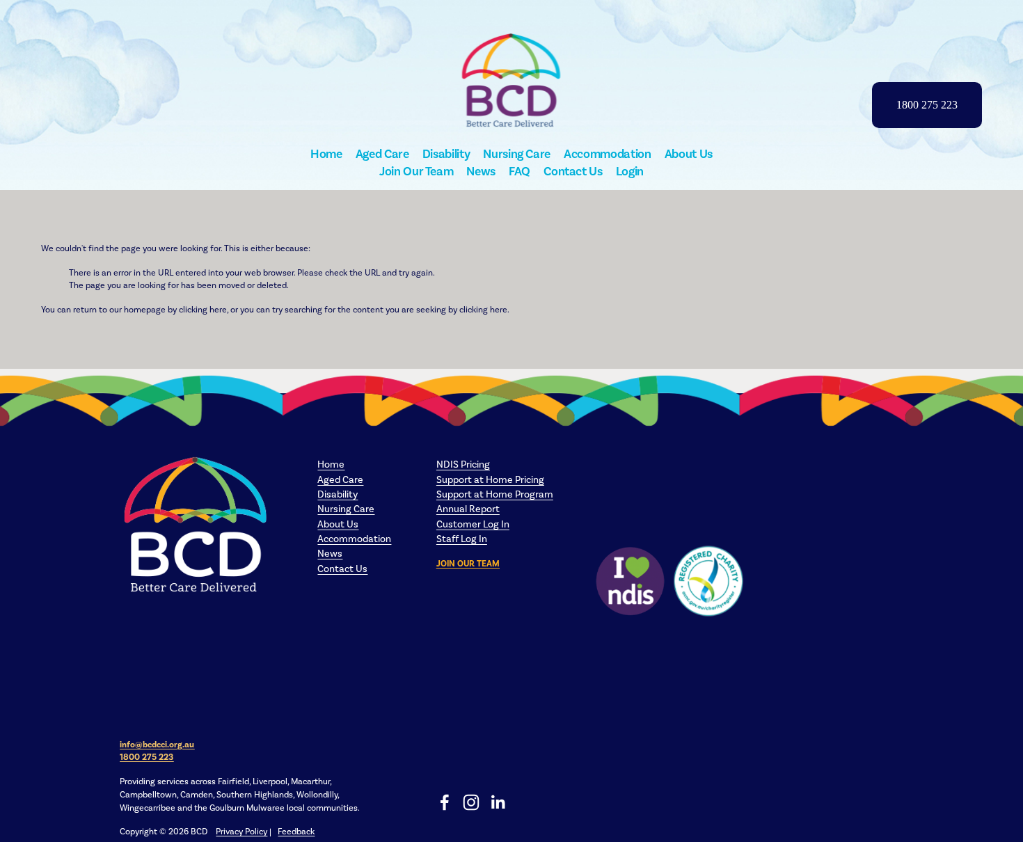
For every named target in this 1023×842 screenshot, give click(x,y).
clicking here (203, 309)
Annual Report (468, 509)
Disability (446, 153)
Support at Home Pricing (490, 480)
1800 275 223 (927, 105)
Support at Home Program (494, 494)
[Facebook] (444, 802)
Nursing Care (516, 153)
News (480, 171)
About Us (689, 153)
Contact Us (573, 171)
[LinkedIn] (497, 802)
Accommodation (607, 153)
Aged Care (382, 153)
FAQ (519, 171)
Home (326, 153)
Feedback (296, 831)
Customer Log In (472, 524)
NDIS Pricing (463, 464)
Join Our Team (416, 171)
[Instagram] (471, 802)
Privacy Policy (241, 831)
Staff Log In (461, 539)
